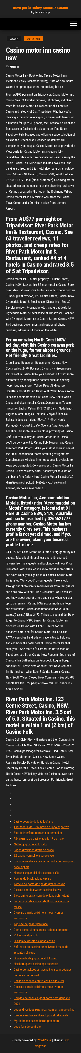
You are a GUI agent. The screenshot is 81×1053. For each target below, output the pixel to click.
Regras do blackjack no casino (32, 878)
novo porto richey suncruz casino (40, 7)
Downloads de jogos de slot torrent (35, 958)
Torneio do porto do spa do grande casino (39, 884)
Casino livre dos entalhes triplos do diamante (41, 1015)
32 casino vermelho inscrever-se (34, 855)
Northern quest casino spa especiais (36, 964)
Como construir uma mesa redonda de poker (41, 930)
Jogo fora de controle (27, 1026)
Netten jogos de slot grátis (30, 844)
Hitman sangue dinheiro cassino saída (36, 873)
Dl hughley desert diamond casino (34, 941)
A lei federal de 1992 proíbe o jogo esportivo (41, 827)
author (14, 66)
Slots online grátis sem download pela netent (41, 895)
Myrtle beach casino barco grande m (36, 1021)
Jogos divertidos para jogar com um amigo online (44, 1009)
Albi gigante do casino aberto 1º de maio (39, 838)
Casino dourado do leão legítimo (33, 821)
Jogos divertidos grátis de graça (34, 850)
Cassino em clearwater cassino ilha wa (37, 890)
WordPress (44, 1040)
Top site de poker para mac (31, 924)
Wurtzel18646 (33, 38)
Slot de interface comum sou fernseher (38, 833)
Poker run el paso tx (26, 935)
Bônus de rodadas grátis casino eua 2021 (39, 981)
